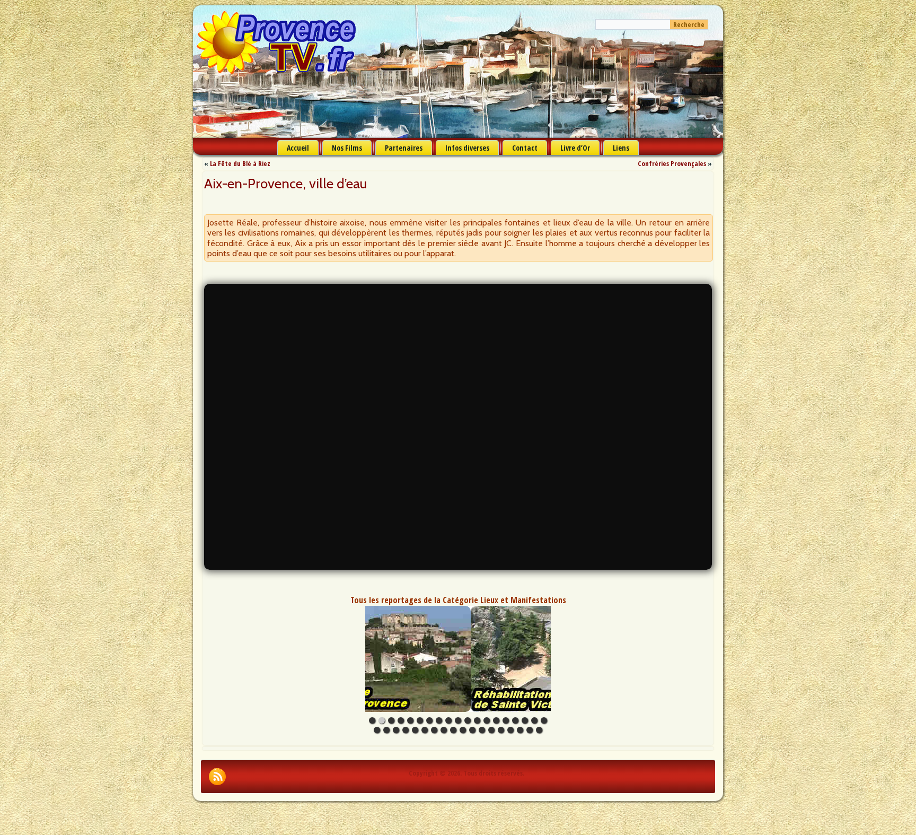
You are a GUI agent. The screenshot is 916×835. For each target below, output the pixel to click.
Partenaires (403, 148)
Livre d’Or (575, 148)
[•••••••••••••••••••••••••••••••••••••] (458, 659)
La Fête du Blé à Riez (240, 163)
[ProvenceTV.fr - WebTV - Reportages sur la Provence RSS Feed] (217, 776)
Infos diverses (467, 148)
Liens (621, 148)
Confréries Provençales (672, 163)
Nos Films (347, 148)
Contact (525, 148)
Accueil (298, 148)
